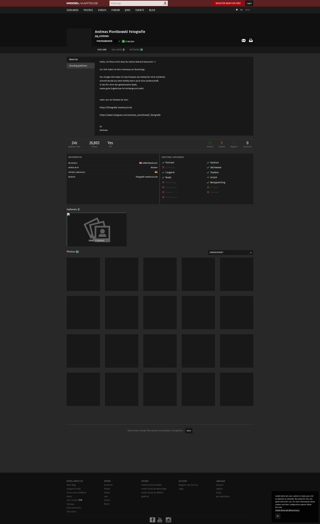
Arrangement (216, 252)
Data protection (74, 508)
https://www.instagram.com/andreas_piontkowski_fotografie (130, 115)
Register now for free (228, 3)
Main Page (71, 485)
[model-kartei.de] (82, 3)
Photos (88, 10)
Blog (152, 10)
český (218, 492)
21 (210, 144)
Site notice (71, 511)
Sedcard (102, 49)
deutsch (219, 485)
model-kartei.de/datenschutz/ (287, 510)
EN (241, 10)
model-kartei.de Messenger (154, 489)
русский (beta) (223, 496)
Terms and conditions (76, 492)
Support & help (74, 489)
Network (136, 49)
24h (74, 144)
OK (278, 516)
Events (140, 10)
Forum (116, 10)
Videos (102, 10)
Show (189, 431)
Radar (107, 504)
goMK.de (145, 496)
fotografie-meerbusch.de (147, 177)
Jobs (127, 10)
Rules (69, 496)
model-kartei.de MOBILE (152, 492)
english (219, 489)
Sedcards (73, 10)
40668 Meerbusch (150, 163)
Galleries (118, 49)
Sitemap (70, 504)
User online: (74, 500)
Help (247, 10)
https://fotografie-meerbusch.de (116, 107)
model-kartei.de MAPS (151, 485)
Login (249, 3)
